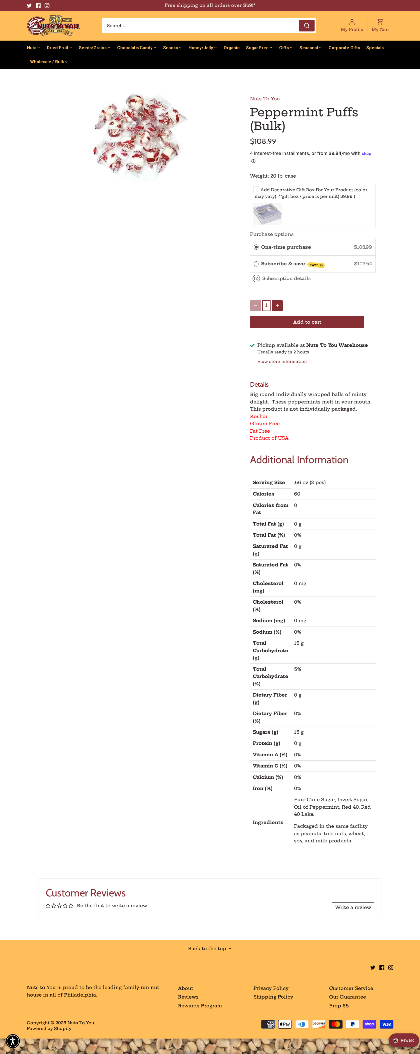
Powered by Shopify (49, 1028)
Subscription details (286, 278)
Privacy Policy (271, 988)
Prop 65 (339, 1006)
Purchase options (272, 234)
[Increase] (277, 305)
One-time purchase (286, 247)
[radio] (256, 247)
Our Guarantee (347, 997)
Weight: (259, 176)
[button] (13, 1041)
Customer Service (351, 988)
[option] (140, 138)
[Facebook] (38, 5)
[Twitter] (29, 5)
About (185, 988)
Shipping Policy (273, 997)
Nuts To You (265, 99)
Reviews (188, 997)
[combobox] (209, 25)
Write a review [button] (353, 907)
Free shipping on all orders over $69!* (210, 5)
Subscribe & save (292, 264)
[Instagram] (47, 5)
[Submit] (307, 25)
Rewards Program (200, 1006)
